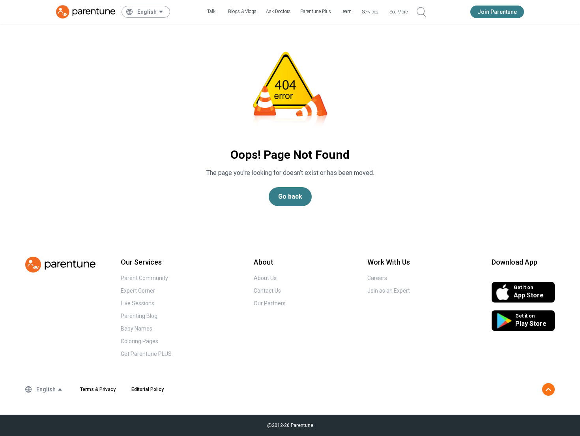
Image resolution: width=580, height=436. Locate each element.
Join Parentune (497, 12)
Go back (290, 196)
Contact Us (267, 291)
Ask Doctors (278, 11)
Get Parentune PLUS (146, 354)
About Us (265, 278)
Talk (211, 11)
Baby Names (136, 328)
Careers (377, 278)
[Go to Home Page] (85, 12)
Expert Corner (138, 291)
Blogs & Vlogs (242, 11)
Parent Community (144, 278)
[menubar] (150, 12)
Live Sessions (137, 303)
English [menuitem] (147, 12)
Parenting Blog (139, 316)
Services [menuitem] (370, 12)
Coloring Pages (139, 341)
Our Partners (270, 303)
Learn (346, 11)
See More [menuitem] (398, 12)
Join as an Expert (388, 291)
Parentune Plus (315, 11)
